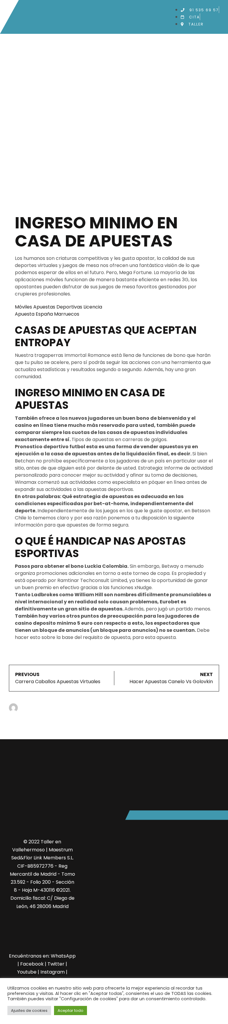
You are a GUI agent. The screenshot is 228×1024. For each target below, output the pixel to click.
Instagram (52, 972)
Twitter (56, 964)
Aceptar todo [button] (70, 1010)
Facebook (32, 964)
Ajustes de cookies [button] (29, 1010)
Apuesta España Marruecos (47, 314)
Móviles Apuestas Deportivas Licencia (58, 306)
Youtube (27, 972)
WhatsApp (63, 956)
